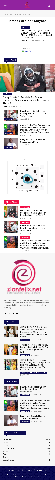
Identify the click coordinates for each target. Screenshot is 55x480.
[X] (13, 314)
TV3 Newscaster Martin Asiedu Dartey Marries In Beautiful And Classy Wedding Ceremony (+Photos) (34, 348)
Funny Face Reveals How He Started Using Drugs (33, 140)
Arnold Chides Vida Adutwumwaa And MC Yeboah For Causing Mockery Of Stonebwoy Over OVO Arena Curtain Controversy (35, 128)
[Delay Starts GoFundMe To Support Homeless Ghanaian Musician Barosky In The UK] (27, 78)
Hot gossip (26, 27)
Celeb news (7, 94)
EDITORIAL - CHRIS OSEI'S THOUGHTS (33, 373)
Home (6, 14)
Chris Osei (7, 106)
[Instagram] (9, 314)
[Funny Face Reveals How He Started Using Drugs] (11, 143)
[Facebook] (6, 314)
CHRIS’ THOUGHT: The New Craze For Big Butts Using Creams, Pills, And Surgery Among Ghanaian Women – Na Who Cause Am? (35, 365)
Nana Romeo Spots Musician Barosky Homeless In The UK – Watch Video (34, 113)
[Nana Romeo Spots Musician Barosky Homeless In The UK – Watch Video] (11, 115)
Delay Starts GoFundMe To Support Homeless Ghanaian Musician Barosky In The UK (26, 100)
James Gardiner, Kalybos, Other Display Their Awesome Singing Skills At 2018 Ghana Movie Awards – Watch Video (37, 34)
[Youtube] (17, 314)
